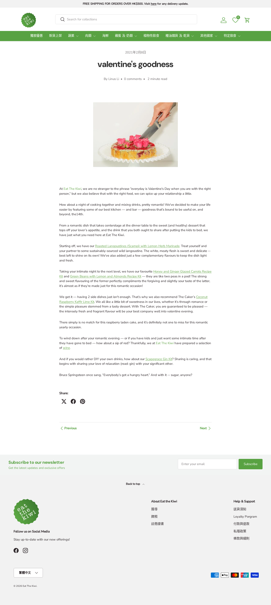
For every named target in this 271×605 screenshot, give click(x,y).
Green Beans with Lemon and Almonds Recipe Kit (105, 276)
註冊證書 (157, 524)
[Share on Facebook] (73, 401)
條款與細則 (241, 538)
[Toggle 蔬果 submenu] (77, 36)
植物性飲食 (151, 36)
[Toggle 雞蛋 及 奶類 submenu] (135, 36)
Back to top (133, 484)
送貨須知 (240, 509)
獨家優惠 (36, 36)
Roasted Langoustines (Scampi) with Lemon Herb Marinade (137, 246)
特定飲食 (230, 36)
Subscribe (250, 464)
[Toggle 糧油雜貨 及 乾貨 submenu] (192, 36)
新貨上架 (55, 36)
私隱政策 (240, 531)
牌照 (154, 516)
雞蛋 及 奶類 (124, 36)
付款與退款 (241, 524)
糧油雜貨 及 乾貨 (178, 36)
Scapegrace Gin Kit (158, 359)
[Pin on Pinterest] (82, 401)
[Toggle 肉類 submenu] (94, 36)
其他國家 (206, 36)
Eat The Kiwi (30, 586)
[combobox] (126, 19)
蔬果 (71, 36)
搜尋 (154, 509)
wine (66, 348)
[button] (247, 20)
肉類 (88, 36)
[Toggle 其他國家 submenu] (215, 36)
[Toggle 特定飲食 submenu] (239, 36)
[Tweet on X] (64, 401)
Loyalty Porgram (245, 516)
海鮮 (105, 36)
